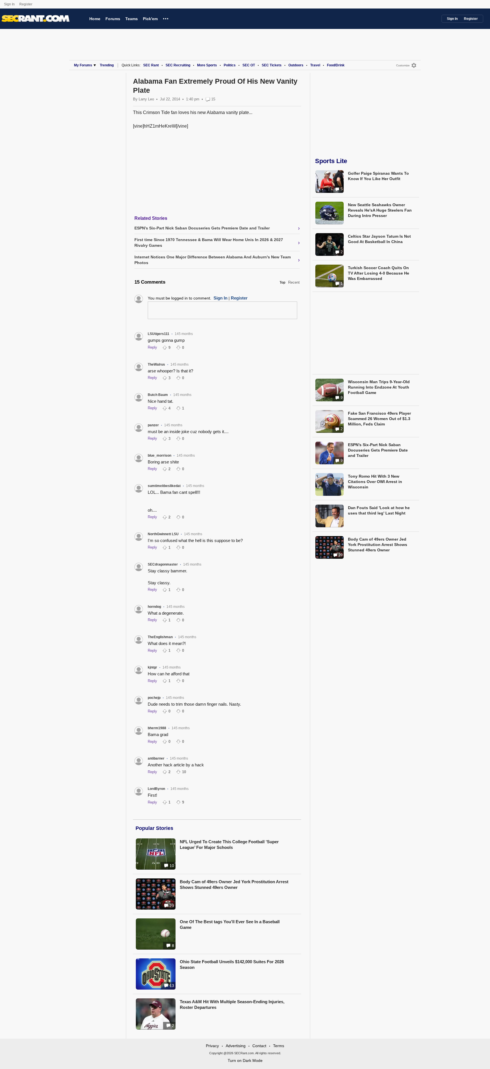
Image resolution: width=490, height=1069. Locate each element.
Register (26, 4)
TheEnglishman (160, 637)
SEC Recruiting (178, 65)
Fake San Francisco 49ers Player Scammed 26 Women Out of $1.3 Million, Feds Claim (379, 418)
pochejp (154, 698)
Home (94, 18)
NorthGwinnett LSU (163, 534)
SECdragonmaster (163, 564)
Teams (131, 18)
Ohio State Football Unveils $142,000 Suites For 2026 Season (232, 964)
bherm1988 (157, 728)
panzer (153, 425)
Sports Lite (331, 161)
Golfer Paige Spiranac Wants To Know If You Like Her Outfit (378, 176)
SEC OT (248, 65)
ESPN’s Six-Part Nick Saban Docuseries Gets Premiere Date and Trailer (378, 450)
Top (282, 282)
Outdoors (295, 65)
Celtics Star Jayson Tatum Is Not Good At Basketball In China (379, 239)
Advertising (236, 1045)
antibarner (156, 758)
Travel (315, 65)
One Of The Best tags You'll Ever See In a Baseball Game (230, 924)
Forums (112, 18)
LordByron (156, 789)
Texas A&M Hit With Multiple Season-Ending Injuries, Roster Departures (232, 1004)
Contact (259, 1045)
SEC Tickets (272, 65)
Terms (278, 1045)
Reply (152, 347)
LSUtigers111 (158, 334)
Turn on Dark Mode (245, 1060)
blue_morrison (159, 455)
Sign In (9, 4)
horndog (154, 607)
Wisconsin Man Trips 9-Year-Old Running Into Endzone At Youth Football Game (379, 387)
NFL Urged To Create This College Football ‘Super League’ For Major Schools (229, 844)
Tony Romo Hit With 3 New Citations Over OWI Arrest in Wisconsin (375, 481)
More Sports (207, 65)
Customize (403, 65)
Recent (294, 282)
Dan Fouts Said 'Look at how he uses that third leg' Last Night (379, 510)
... (166, 18)
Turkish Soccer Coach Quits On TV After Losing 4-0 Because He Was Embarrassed (378, 273)
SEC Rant (151, 65)
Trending (107, 65)
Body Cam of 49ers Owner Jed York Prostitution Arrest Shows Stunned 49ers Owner (234, 884)
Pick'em (150, 18)
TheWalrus (156, 364)
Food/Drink (336, 65)
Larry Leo (146, 99)
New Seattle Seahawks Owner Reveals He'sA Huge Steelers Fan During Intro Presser (380, 210)
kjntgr (152, 667)
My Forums (83, 65)
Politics (230, 65)
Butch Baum (158, 395)
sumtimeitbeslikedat (164, 486)
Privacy (212, 1045)
